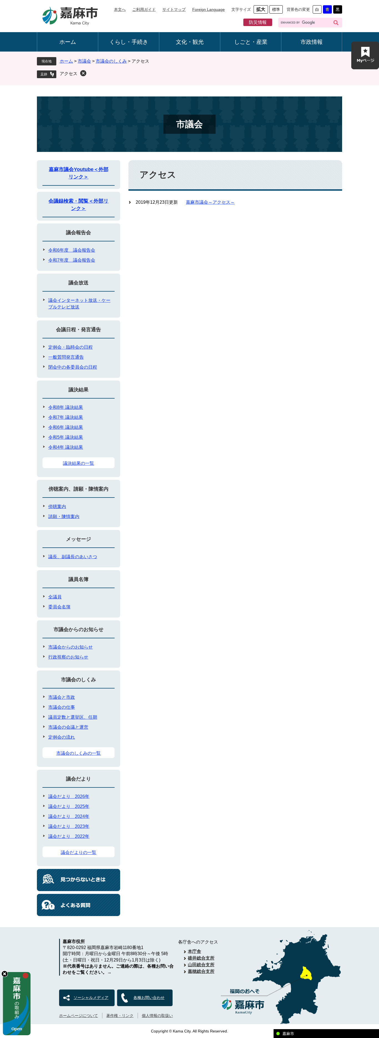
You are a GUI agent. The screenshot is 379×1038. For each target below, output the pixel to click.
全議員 (55, 597)
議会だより (78, 779)
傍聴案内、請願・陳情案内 (78, 489)
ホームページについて (78, 1015)
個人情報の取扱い (157, 1015)
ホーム (67, 42)
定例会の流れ (61, 737)
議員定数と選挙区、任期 (72, 717)
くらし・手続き (128, 42)
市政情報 (311, 42)
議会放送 (79, 282)
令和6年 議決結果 (65, 427)
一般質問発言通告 (66, 357)
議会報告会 (78, 232)
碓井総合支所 (201, 958)
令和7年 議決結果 (65, 417)
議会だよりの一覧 (78, 852)
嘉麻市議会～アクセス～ (210, 202)
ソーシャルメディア (91, 997)
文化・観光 (190, 42)
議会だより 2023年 (68, 826)
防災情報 (258, 22)
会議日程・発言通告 (78, 329)
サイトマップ (174, 9)
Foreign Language (208, 9)
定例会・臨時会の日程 (70, 347)
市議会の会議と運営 (68, 727)
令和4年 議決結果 (65, 447)
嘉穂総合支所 (201, 971)
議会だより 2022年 (68, 836)
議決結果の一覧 (78, 463)
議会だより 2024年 (68, 816)
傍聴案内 (57, 506)
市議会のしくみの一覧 (78, 753)
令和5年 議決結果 (65, 437)
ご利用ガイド (144, 9)
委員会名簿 (59, 607)
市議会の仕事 (61, 707)
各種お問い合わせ (149, 997)
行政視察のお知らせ (68, 657)
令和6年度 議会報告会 (71, 250)
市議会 (84, 61)
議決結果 (79, 389)
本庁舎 (194, 951)
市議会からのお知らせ (78, 629)
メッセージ (78, 539)
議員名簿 (79, 579)
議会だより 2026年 (68, 796)
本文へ (120, 9)
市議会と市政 (61, 697)
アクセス (68, 73)
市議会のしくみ (111, 61)
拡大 (260, 9)
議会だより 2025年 (68, 806)
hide (4, 974)
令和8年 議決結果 (65, 407)
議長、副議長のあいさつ (72, 556)
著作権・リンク (119, 1015)
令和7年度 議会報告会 (71, 260)
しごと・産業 (250, 42)
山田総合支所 (201, 964)
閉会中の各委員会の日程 (72, 367)
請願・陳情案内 (63, 516)
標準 (276, 9)
